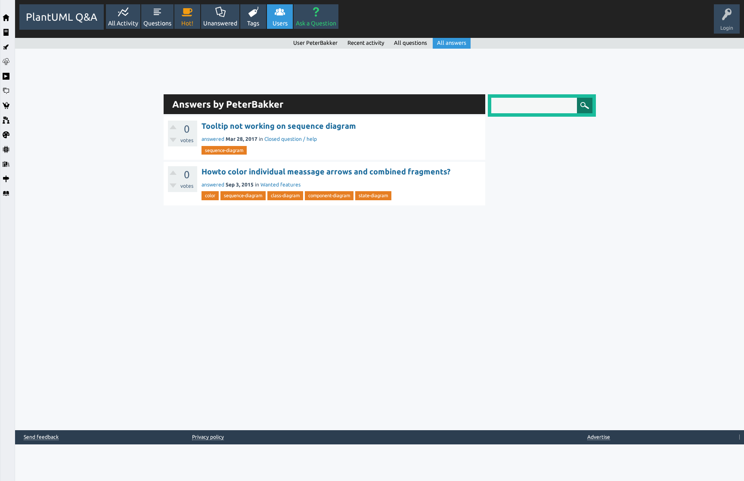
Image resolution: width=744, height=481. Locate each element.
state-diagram (373, 195)
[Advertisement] (87, 178)
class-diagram (285, 195)
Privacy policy (208, 437)
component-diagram (329, 195)
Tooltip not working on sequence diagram (279, 125)
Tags (253, 23)
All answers (451, 43)
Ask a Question (316, 23)
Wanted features (280, 184)
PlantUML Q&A (61, 17)
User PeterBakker (315, 43)
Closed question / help (290, 139)
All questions (410, 43)
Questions (157, 23)
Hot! (187, 23)
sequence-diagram (224, 150)
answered (213, 139)
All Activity (123, 23)
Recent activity (365, 43)
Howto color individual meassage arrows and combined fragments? (326, 171)
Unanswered (220, 23)
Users (280, 23)
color (210, 195)
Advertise (598, 437)
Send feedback (41, 437)
